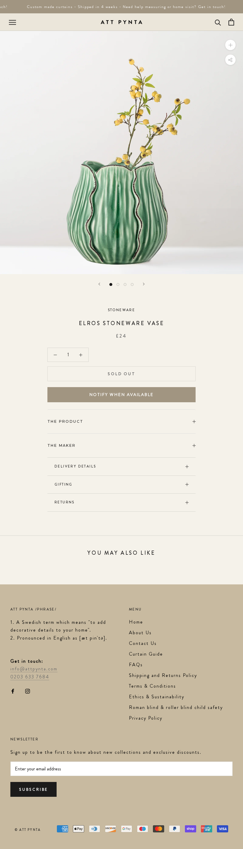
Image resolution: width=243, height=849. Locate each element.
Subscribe (33, 789)
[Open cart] (231, 22)
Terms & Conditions (152, 686)
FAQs (136, 664)
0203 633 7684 (29, 676)
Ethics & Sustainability (156, 696)
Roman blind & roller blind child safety (176, 707)
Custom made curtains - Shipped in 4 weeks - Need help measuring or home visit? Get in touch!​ (123, 6)
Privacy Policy (145, 718)
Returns (65, 502)
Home (136, 622)
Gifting (64, 484)
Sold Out (121, 374)
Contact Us (143, 643)
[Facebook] (12, 690)
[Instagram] (27, 690)
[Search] (218, 22)
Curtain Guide (146, 654)
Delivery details (75, 466)
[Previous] (99, 284)
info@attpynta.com (33, 668)
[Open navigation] (12, 22)
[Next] (144, 284)
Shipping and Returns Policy (163, 675)
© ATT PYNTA (28, 829)
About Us (140, 632)
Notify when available (121, 395)
